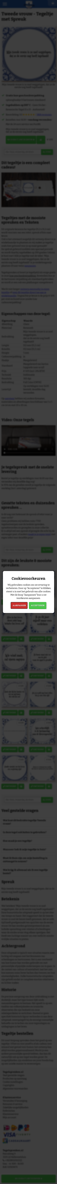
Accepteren (38, 605)
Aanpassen (19, 605)
